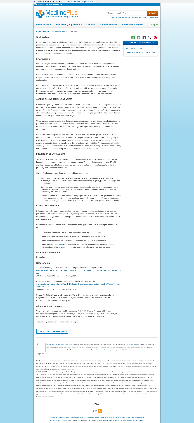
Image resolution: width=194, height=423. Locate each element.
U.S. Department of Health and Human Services (110, 420)
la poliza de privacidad (116, 350)
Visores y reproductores (117, 417)
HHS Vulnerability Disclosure (135, 417)
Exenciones (54, 417)
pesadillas (63, 245)
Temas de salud (43, 25)
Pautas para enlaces (101, 417)
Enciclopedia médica (132, 25)
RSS (95, 411)
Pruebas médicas (108, 25)
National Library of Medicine (58, 420)
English (154, 25)
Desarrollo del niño (134, 49)
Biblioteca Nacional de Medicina (50, 4)
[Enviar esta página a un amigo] (133, 38)
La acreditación (131, 344)
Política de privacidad (78, 417)
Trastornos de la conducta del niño (140, 53)
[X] (149, 38)
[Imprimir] (138, 38)
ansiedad (63, 247)
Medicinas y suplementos (69, 25)
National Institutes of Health (135, 420)
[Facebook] (144, 38)
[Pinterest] (155, 38)
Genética (90, 25)
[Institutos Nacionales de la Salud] (36, 4)
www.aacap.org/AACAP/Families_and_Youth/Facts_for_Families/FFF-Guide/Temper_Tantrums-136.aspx (78, 271)
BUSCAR (152, 13)
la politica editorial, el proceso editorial (95, 350)
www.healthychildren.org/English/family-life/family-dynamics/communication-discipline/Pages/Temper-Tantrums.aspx (78, 285)
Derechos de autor (64, 417)
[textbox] (127, 13)
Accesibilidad (90, 417)
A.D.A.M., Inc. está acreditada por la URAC (59, 344)
